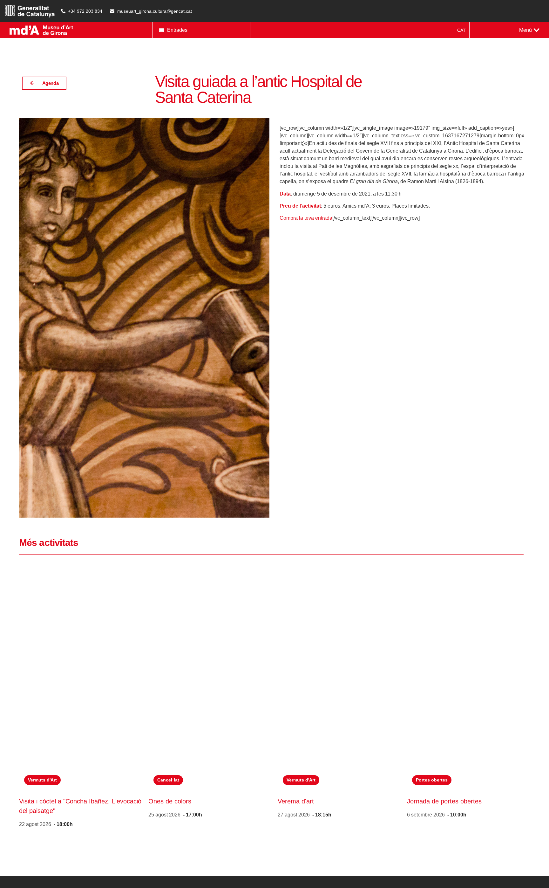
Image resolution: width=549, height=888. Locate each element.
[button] (529, 30)
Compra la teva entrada (306, 218)
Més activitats (48, 542)
